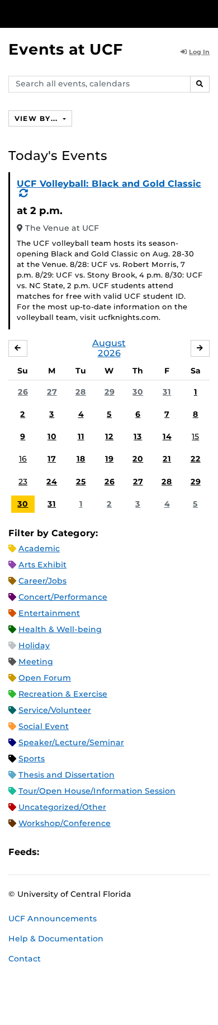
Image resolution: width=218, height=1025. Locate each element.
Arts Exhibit (42, 565)
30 (137, 392)
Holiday (34, 645)
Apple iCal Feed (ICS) (53, 852)
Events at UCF (65, 49)
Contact (24, 959)
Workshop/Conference (64, 823)
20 (137, 459)
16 (23, 459)
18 (81, 459)
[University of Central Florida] (85, 13)
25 (81, 482)
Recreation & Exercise (62, 694)
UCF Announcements (52, 919)
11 (81, 436)
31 (167, 392)
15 (195, 436)
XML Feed (110, 852)
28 (80, 392)
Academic (39, 548)
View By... (37, 118)
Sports (31, 759)
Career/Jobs (42, 581)
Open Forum (44, 678)
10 (52, 436)
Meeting (35, 662)
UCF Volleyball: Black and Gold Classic (109, 183)
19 (109, 459)
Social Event (43, 726)
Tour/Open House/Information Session (97, 791)
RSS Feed (91, 852)
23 (22, 482)
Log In (199, 52)
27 (52, 392)
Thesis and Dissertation (66, 775)
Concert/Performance (62, 597)
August (109, 343)
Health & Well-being (60, 629)
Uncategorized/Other (62, 807)
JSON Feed (129, 852)
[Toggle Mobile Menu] (206, 13)
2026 (109, 353)
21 (167, 459)
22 (196, 459)
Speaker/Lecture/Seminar (71, 742)
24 (51, 482)
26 (23, 392)
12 (109, 436)
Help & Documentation (55, 939)
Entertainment (49, 613)
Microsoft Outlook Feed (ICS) (72, 852)
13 (138, 436)
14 (167, 436)
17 (52, 459)
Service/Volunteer (54, 710)
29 (110, 392)
